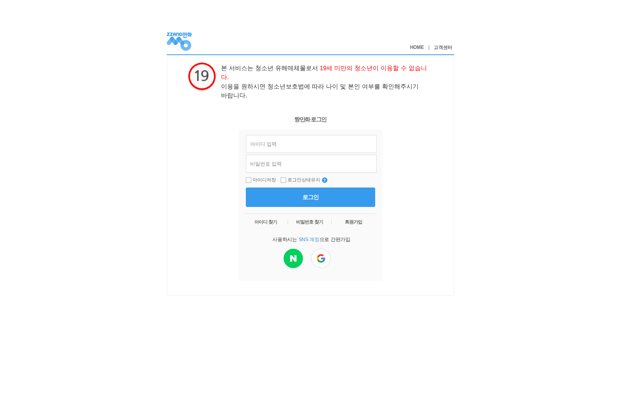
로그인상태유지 (304, 179)
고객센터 (443, 47)
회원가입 (353, 222)
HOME (417, 47)
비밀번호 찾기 (309, 222)
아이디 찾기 (265, 222)
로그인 (311, 197)
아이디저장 (264, 179)
